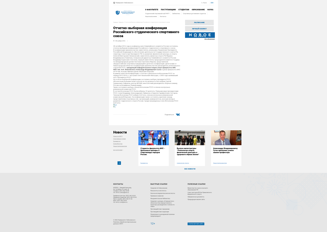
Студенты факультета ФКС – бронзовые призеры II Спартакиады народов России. (153, 151)
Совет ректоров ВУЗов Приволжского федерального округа (200, 193)
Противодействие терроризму (160, 209)
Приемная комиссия (157, 196)
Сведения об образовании (158, 188)
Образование (198, 10)
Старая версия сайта (195, 224)
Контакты (163, 16)
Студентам (183, 10)
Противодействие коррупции (159, 212)
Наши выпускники (151, 16)
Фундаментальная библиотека (160, 198)
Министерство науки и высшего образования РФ (198, 189)
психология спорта (183, 163)
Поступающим (168, 10)
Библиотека (176, 13)
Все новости (189, 169)
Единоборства (117, 144)
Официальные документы (196, 197)
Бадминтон (116, 141)
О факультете (151, 10)
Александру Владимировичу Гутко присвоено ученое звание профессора (225, 150)
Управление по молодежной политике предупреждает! (162, 215)
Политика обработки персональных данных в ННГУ (124, 223)
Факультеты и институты (158, 190)
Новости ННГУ (117, 136)
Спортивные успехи (119, 139)
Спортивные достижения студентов (194, 13)
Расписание (199, 22)
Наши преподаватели (120, 146)
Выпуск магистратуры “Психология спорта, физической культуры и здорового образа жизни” (188, 151)
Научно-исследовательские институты (162, 193)
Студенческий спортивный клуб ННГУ (157, 13)
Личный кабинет (199, 29)
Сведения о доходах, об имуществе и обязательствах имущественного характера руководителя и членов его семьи (162, 203)
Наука (210, 10)
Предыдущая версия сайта (196, 199)
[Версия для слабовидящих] (212, 2)
